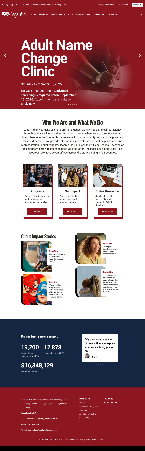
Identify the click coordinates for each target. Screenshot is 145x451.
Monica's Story (108, 272)
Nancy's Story (53, 251)
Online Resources (83, 15)
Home (33, 15)
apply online (61, 5)
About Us (42, 15)
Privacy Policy (85, 440)
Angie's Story (53, 282)
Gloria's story (107, 243)
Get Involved (99, 15)
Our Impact (68, 15)
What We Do (55, 15)
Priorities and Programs (88, 407)
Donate (136, 5)
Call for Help (123, 5)
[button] (141, 15)
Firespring (74, 440)
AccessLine (50, 5)
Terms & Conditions (98, 440)
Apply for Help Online (105, 5)
